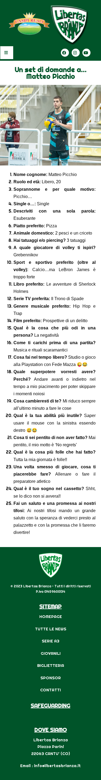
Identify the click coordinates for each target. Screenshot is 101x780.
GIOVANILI (51, 653)
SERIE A (49, 641)
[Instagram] (76, 53)
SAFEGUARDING (50, 705)
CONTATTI (50, 689)
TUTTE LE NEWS (50, 628)
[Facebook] (65, 53)
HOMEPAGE (50, 616)
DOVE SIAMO (50, 729)
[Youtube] (86, 53)
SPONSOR (50, 677)
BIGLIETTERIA (50, 665)
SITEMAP (50, 606)
